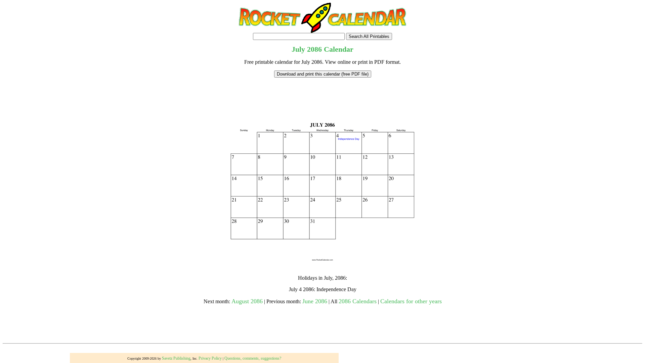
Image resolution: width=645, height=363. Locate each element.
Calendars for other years (411, 301)
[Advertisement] (322, 93)
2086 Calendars (358, 301)
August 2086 (247, 301)
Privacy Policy (210, 358)
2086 (314, 49)
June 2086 (314, 301)
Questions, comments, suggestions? (252, 358)
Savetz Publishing (176, 358)
